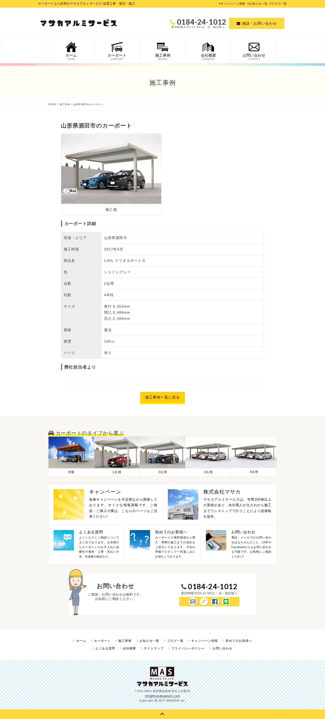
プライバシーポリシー (188, 648)
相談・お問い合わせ (259, 23)
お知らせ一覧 (258, 3)
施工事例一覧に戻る (162, 397)
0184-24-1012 (212, 586)
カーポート (102, 641)
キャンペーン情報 (233, 3)
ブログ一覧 (279, 3)
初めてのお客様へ (238, 641)
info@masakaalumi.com (162, 695)
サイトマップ (154, 648)
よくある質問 (105, 648)
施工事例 (125, 641)
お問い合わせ (223, 648)
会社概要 (129, 648)
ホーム (80, 641)
